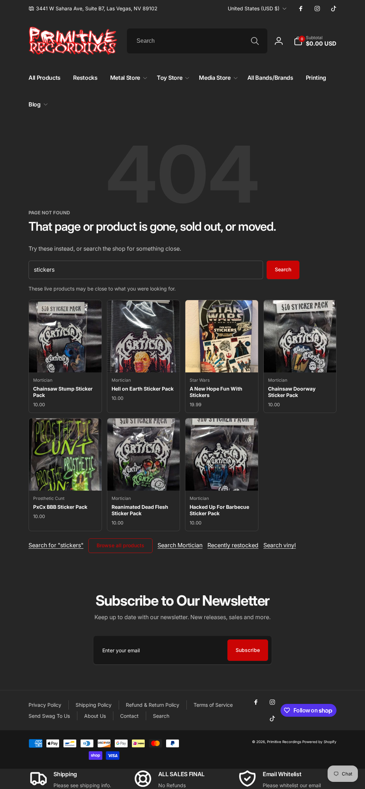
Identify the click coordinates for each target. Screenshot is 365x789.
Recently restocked (232, 545)
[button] (315, 41)
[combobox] (197, 40)
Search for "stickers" (56, 545)
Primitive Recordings (284, 742)
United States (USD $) (253, 8)
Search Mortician (180, 545)
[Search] (255, 41)
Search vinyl (279, 545)
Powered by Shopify (319, 742)
